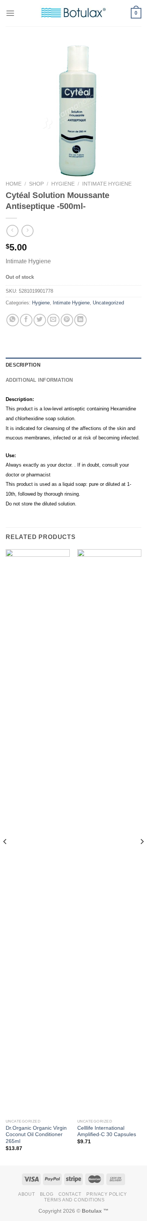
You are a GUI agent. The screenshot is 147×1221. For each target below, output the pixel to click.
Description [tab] (23, 365)
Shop (36, 184)
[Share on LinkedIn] (80, 320)
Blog (46, 1194)
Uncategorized (108, 303)
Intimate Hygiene (107, 184)
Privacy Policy (106, 1194)
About (26, 1194)
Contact (69, 1194)
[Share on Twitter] (40, 320)
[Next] (141, 856)
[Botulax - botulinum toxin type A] (73, 13)
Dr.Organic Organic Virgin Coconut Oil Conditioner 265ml (36, 1134)
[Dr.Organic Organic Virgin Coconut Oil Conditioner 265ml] (38, 832)
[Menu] (10, 13)
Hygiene (63, 184)
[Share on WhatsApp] (12, 320)
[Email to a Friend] (53, 320)
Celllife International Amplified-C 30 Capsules (106, 1131)
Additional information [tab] (39, 380)
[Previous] (5, 856)
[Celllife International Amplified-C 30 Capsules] (109, 832)
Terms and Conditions (74, 1200)
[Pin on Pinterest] (67, 320)
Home (13, 184)
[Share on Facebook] (26, 320)
